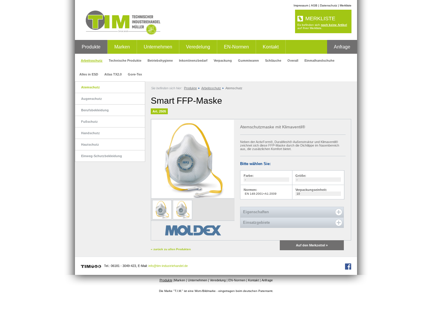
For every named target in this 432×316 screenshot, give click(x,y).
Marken (122, 46)
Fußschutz (89, 121)
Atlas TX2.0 (113, 74)
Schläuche (273, 60)
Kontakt (271, 46)
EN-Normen (236, 46)
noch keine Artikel (334, 24)
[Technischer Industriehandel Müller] (121, 33)
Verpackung (223, 60)
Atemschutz (90, 87)
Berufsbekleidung (95, 110)
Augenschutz (91, 98)
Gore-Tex (135, 74)
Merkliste (345, 5)
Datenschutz (328, 5)
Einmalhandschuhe (319, 60)
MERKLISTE (320, 18)
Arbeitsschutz (92, 60)
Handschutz (90, 133)
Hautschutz (90, 144)
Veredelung (198, 46)
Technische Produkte (125, 60)
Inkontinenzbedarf (193, 60)
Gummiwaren (248, 60)
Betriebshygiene (160, 60)
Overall (292, 60)
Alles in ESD (88, 74)
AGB (314, 5)
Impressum (301, 5)
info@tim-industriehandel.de (168, 266)
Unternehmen (158, 46)
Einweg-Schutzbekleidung (101, 156)
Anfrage (342, 46)
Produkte (91, 46)
